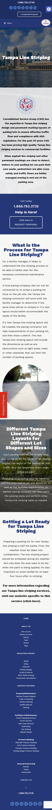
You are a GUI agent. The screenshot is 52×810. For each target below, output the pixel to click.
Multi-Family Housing (26, 675)
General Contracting (26, 764)
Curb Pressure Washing (26, 745)
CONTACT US (26, 780)
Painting (26, 707)
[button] (49, 9)
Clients (26, 643)
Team (26, 640)
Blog (26, 646)
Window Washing (26, 702)
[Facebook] (11, 7)
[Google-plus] (12, 804)
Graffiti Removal (26, 705)
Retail (26, 661)
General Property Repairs (26, 696)
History (26, 637)
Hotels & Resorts (26, 672)
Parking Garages (26, 670)
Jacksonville (26, 772)
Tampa (26, 769)
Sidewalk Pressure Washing (26, 742)
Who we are (26, 632)
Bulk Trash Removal (26, 724)
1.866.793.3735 (26, 2)
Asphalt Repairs (26, 732)
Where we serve (26, 634)
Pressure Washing (26, 740)
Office (26, 664)
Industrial (26, 667)
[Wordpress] (35, 7)
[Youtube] (19, 7)
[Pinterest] (23, 7)
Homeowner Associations (26, 678)
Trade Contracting (26, 699)
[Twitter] (15, 7)
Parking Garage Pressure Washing (26, 751)
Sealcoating (26, 726)
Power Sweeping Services (26, 718)
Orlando (26, 767)
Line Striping (26, 729)
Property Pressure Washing (26, 748)
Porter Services (26, 721)
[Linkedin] (27, 7)
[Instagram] (31, 7)
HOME (26, 618)
